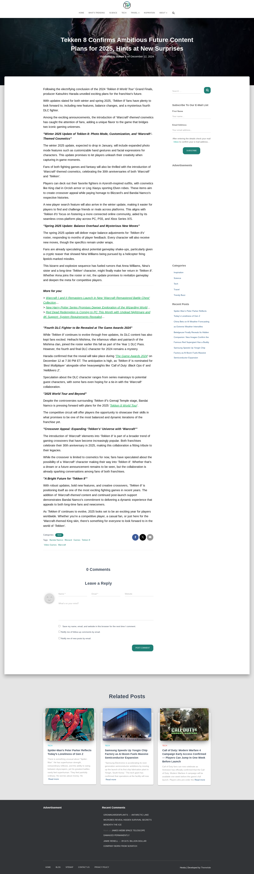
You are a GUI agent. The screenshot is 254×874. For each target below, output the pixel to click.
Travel (134, 13)
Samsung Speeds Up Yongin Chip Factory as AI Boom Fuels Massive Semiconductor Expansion (190, 353)
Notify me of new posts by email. (76, 638)
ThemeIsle (206, 867)
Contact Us (84, 867)
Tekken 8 (86, 540)
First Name (177, 111)
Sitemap (69, 867)
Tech (124, 13)
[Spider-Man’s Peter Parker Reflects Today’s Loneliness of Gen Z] (69, 724)
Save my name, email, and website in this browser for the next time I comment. (99, 626)
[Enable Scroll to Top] (248, 868)
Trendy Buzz (179, 295)
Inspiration (149, 13)
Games (76, 540)
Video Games (50, 545)
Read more (53, 779)
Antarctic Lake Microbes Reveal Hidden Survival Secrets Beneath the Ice (127, 820)
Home (81, 13)
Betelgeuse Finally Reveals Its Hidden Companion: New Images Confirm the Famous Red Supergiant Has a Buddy (191, 337)
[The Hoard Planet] (127, 5)
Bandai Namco (56, 540)
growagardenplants (115, 815)
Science (113, 13)
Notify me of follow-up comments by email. (80, 632)
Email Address (179, 125)
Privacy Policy (102, 867)
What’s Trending (96, 13)
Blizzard (68, 540)
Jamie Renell (110, 841)
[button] (138, 13)
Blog (58, 867)
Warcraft (62, 545)
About (162, 13)
